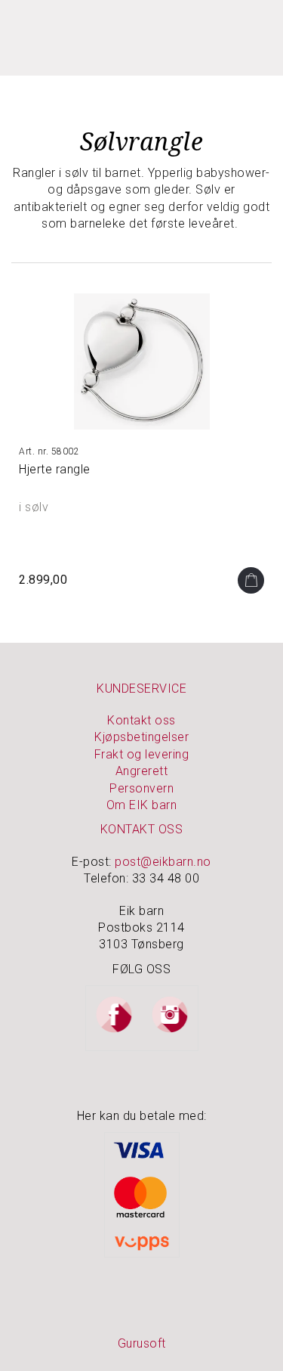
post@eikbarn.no (163, 862)
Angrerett (141, 771)
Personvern (141, 788)
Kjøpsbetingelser (141, 737)
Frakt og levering (141, 754)
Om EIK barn (141, 805)
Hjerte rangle (55, 469)
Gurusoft (142, 1343)
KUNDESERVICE (141, 688)
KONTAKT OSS (141, 829)
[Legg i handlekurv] (251, 580)
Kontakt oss (141, 720)
